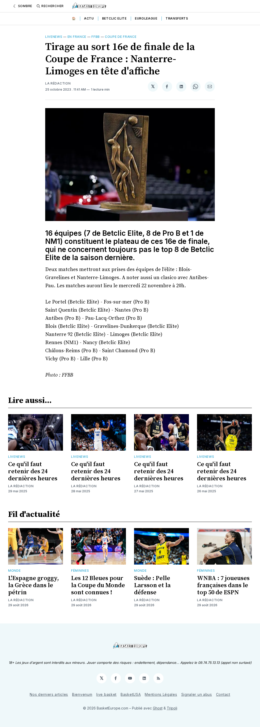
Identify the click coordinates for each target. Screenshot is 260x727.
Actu (89, 18)
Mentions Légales (161, 694)
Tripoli (172, 708)
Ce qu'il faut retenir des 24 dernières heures (32, 471)
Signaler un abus (196, 694)
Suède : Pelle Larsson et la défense (152, 585)
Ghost (157, 708)
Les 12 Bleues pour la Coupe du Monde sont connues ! (98, 585)
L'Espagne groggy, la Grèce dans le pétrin (33, 585)
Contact (223, 694)
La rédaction (21, 486)
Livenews (53, 37)
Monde (14, 570)
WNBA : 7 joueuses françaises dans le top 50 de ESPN (223, 585)
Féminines (80, 570)
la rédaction (58, 83)
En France (77, 37)
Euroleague (146, 18)
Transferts (177, 18)
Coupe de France (121, 37)
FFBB (95, 37)
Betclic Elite (114, 18)
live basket (106, 694)
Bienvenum (82, 694)
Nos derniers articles (49, 694)
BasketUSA (131, 694)
